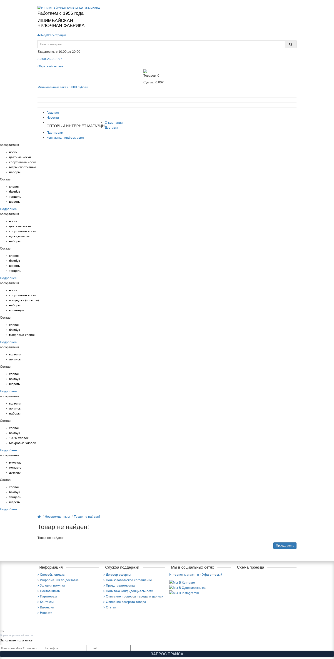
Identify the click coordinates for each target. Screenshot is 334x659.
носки (13, 152)
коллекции (17, 310)
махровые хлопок (22, 335)
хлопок (14, 186)
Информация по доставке (59, 580)
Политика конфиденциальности (129, 591)
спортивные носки (22, 162)
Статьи (111, 607)
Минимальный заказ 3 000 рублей (62, 87)
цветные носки (20, 157)
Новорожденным (57, 516)
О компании (114, 122)
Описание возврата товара (126, 602)
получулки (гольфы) (24, 300)
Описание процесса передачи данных (134, 596)
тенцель (15, 196)
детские (15, 472)
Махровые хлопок (22, 443)
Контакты (47, 602)
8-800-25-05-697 (49, 59)
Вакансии (47, 607)
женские (15, 467)
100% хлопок (18, 438)
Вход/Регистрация (53, 35)
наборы (14, 172)
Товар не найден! (87, 516)
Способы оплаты (52, 574)
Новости (53, 117)
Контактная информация (65, 137)
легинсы (15, 359)
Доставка (111, 127)
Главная (53, 112)
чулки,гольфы (19, 236)
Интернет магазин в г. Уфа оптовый (195, 574)
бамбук (14, 191)
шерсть (14, 201)
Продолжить (285, 545)
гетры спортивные (22, 167)
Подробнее (8, 209)
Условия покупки (52, 585)
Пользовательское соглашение (129, 580)
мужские (15, 462)
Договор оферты (118, 574)
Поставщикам (50, 591)
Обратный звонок (50, 66)
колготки (15, 354)
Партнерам (55, 132)
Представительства (120, 585)
